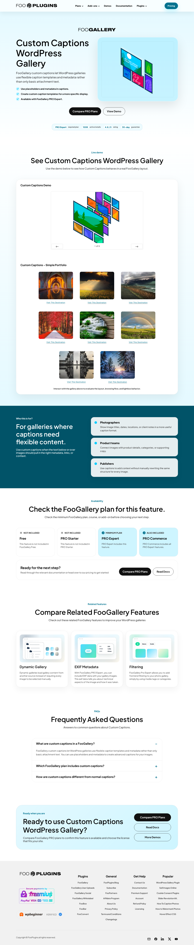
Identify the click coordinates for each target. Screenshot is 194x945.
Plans (78, 5)
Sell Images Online (168, 888)
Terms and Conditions (111, 914)
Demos (107, 5)
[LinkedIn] (162, 939)
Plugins (140, 5)
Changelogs (111, 919)
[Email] (149, 939)
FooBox (83, 903)
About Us (111, 903)
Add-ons (92, 5)
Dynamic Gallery (33, 667)
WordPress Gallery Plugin (168, 882)
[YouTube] (176, 939)
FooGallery (83, 882)
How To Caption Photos (168, 903)
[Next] (136, 246)
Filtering (136, 667)
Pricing (171, 5)
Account (139, 898)
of (97, 246)
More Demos (152, 837)
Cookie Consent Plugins (168, 893)
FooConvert (83, 914)
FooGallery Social (83, 893)
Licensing (139, 909)
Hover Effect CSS (168, 914)
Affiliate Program (111, 898)
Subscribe (111, 888)
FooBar (82, 909)
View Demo (114, 111)
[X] (169, 939)
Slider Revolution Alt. (168, 898)
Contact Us (139, 882)
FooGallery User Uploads (82, 888)
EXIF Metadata (86, 667)
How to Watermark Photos (168, 909)
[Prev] (57, 246)
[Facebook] (156, 939)
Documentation (124, 5)
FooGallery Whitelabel (82, 898)
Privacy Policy (111, 909)
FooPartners (111, 893)
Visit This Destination (55, 302)
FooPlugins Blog (111, 882)
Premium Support (139, 893)
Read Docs (163, 571)
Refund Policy (139, 903)
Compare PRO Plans (85, 111)
